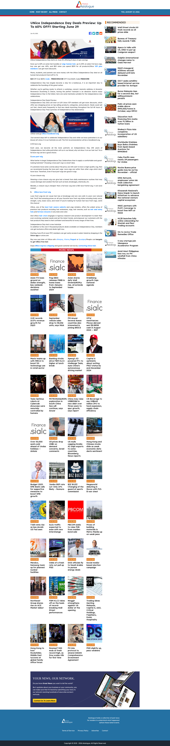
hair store (43, 216)
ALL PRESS (53, 12)
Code (47, 79)
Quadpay (82, 239)
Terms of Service (68, 731)
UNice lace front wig (42, 192)
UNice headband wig (50, 134)
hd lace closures (44, 212)
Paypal (73, 239)
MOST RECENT (42, 12)
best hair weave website (55, 207)
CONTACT (63, 12)
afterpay (59, 239)
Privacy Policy (83, 731)
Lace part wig (37, 157)
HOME (32, 12)
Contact (105, 731)
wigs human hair (69, 64)
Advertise (95, 731)
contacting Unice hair (87, 246)
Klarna (66, 239)
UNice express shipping (44, 246)
